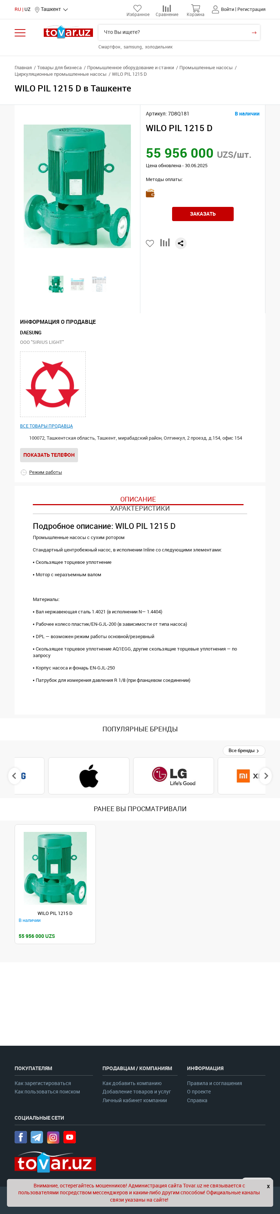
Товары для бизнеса (59, 67)
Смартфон (109, 47)
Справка (197, 1100)
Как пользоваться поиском (47, 1092)
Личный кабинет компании (134, 1100)
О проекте (199, 1092)
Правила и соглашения (214, 1083)
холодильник (158, 47)
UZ (27, 9)
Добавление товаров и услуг (136, 1092)
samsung (133, 47)
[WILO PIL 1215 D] (55, 868)
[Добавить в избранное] (150, 243)
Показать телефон (49, 455)
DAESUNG (31, 332)
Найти (254, 32)
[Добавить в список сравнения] (165, 245)
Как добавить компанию (132, 1083)
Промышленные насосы (206, 67)
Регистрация (251, 9)
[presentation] (14, 775)
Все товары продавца (46, 426)
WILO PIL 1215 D (55, 913)
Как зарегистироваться (43, 1083)
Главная (23, 67)
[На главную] (68, 32)
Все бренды (242, 750)
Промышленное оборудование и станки (130, 67)
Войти (227, 9)
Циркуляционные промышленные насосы (60, 74)
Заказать (203, 214)
